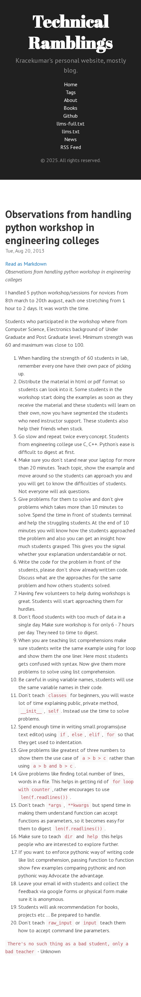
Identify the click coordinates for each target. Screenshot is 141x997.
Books (70, 108)
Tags (71, 92)
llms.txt (71, 131)
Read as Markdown (26, 263)
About (70, 100)
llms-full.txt (70, 123)
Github (70, 115)
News (70, 139)
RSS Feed (70, 147)
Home (70, 84)
